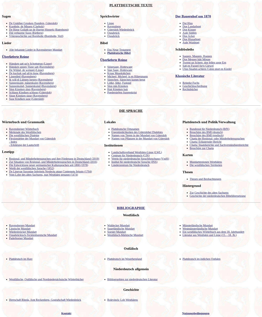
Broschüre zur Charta (202, 148)
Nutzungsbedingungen (195, 313)
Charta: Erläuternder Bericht (205, 141)
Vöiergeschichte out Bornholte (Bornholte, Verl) (36, 36)
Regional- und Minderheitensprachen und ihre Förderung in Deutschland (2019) (54, 158)
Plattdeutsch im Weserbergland (124, 258)
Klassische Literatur (189, 76)
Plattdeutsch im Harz (20, 258)
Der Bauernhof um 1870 (193, 16)
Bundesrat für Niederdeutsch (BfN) (209, 128)
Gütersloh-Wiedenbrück (120, 29)
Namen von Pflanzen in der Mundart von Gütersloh (140, 138)
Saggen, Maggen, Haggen (197, 56)
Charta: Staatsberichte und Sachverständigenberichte (219, 144)
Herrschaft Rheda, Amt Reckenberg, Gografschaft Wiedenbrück (45, 299)
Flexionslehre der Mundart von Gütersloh (32, 138)
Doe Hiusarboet (191, 39)
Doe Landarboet (192, 26)
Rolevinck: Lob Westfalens (122, 299)
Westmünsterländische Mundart (200, 228)
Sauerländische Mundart (121, 228)
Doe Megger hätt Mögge (196, 59)
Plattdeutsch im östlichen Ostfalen (201, 258)
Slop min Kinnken (117, 86)
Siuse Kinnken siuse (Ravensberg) (28, 95)
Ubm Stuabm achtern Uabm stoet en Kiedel (207, 68)
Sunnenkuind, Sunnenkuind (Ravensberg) (32, 86)
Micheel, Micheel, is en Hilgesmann (127, 76)
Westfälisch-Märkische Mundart (125, 235)
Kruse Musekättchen (118, 73)
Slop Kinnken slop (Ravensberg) (27, 89)
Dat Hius (188, 23)
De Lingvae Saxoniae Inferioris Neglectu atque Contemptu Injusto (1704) (50, 171)
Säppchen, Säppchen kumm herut (126, 79)
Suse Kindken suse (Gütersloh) (26, 98)
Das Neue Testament (119, 49)
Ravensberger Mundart (22, 225)
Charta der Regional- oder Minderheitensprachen (217, 138)
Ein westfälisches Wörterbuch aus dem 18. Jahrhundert (213, 231)
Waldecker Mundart (118, 225)
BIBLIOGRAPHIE (131, 208)
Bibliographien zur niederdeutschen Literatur (132, 279)
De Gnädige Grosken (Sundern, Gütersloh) (33, 23)
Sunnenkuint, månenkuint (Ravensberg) (31, 82)
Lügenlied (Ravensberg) (22, 76)
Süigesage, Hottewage (119, 66)
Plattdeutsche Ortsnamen (125, 128)
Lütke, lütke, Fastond (119, 82)
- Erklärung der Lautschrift (24, 144)
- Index (13, 141)
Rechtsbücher (190, 89)
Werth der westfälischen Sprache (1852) (31, 168)
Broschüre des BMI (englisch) (207, 135)
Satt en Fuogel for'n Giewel (198, 65)
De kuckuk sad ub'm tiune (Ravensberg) (31, 73)
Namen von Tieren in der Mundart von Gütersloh (139, 135)
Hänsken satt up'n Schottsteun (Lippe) (30, 63)
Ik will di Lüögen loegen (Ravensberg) (31, 79)
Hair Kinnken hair (117, 89)
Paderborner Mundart (21, 238)
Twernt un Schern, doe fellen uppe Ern (204, 62)
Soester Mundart (116, 231)
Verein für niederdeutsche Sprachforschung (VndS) (140, 158)
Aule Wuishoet (191, 42)
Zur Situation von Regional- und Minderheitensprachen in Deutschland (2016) (53, 161)
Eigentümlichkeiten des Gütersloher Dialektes (137, 132)
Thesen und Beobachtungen (205, 178)
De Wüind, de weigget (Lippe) (26, 70)
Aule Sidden (190, 32)
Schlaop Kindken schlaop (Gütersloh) (30, 92)
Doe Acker (189, 36)
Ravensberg (114, 26)
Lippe (110, 23)
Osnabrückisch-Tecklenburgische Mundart (33, 235)
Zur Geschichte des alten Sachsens (209, 192)
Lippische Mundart (19, 228)
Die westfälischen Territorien (206, 165)
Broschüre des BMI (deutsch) (206, 132)
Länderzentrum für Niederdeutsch (130, 165)
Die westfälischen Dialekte (24, 135)
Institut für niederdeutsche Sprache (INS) (134, 161)
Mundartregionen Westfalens (206, 161)
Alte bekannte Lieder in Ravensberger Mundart (35, 49)
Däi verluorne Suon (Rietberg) (26, 32)
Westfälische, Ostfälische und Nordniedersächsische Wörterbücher (46, 279)
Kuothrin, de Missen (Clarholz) (26, 26)
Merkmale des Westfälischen (25, 132)
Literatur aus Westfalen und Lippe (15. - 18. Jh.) (210, 235)
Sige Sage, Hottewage (119, 70)
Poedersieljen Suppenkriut (122, 92)
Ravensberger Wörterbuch (24, 128)
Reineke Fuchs (191, 82)
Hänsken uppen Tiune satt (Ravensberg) (31, 66)
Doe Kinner (189, 29)
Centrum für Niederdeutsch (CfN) (130, 155)
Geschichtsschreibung (195, 86)
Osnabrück (113, 32)
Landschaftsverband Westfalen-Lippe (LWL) (136, 152)
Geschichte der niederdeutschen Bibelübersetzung (218, 195)
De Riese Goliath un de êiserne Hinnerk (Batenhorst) (39, 29)
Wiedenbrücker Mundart (23, 231)
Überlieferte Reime (15, 57)
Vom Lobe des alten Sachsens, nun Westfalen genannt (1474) (43, 174)
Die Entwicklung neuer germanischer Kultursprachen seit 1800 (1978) (48, 165)
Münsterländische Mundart (198, 225)
